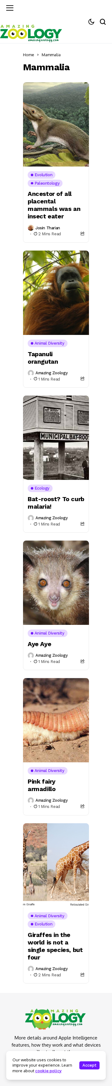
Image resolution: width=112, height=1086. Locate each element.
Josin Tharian (47, 228)
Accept (89, 1065)
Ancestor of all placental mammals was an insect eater (54, 205)
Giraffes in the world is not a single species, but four (55, 946)
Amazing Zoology (51, 373)
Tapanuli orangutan (43, 357)
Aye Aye (39, 644)
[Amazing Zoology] (31, 32)
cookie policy (48, 1070)
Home (28, 54)
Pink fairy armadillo (41, 785)
